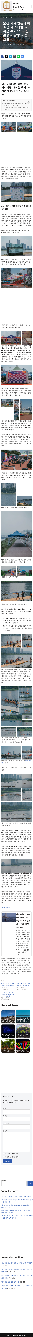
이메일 (5, 1116)
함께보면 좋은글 (6, 907)
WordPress (22, 1335)
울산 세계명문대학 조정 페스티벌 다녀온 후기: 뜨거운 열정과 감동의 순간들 (16, 104)
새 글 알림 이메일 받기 (12, 1157)
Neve (8, 1335)
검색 (30, 1183)
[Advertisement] (16, 149)
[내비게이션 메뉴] (29, 6)
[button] (11, 338)
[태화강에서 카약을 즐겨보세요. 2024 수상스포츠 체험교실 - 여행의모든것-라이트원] (16, 934)
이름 (5, 1108)
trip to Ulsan (9, 17)
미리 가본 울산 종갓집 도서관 (10, 1282)
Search (3, 1180)
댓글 (5, 1131)
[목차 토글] (28, 101)
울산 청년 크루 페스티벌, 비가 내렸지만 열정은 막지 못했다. (7, 994)
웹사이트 (6, 1123)
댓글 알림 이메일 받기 (11, 1153)
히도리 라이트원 (10, 44)
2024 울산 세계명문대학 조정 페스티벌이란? (19, 107)
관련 (7, 109)
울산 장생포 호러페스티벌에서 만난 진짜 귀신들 (16, 1196)
